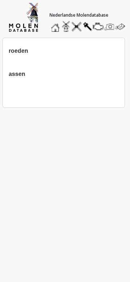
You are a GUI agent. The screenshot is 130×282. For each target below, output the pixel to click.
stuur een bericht (122, 26)
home (56, 24)
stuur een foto (109, 26)
